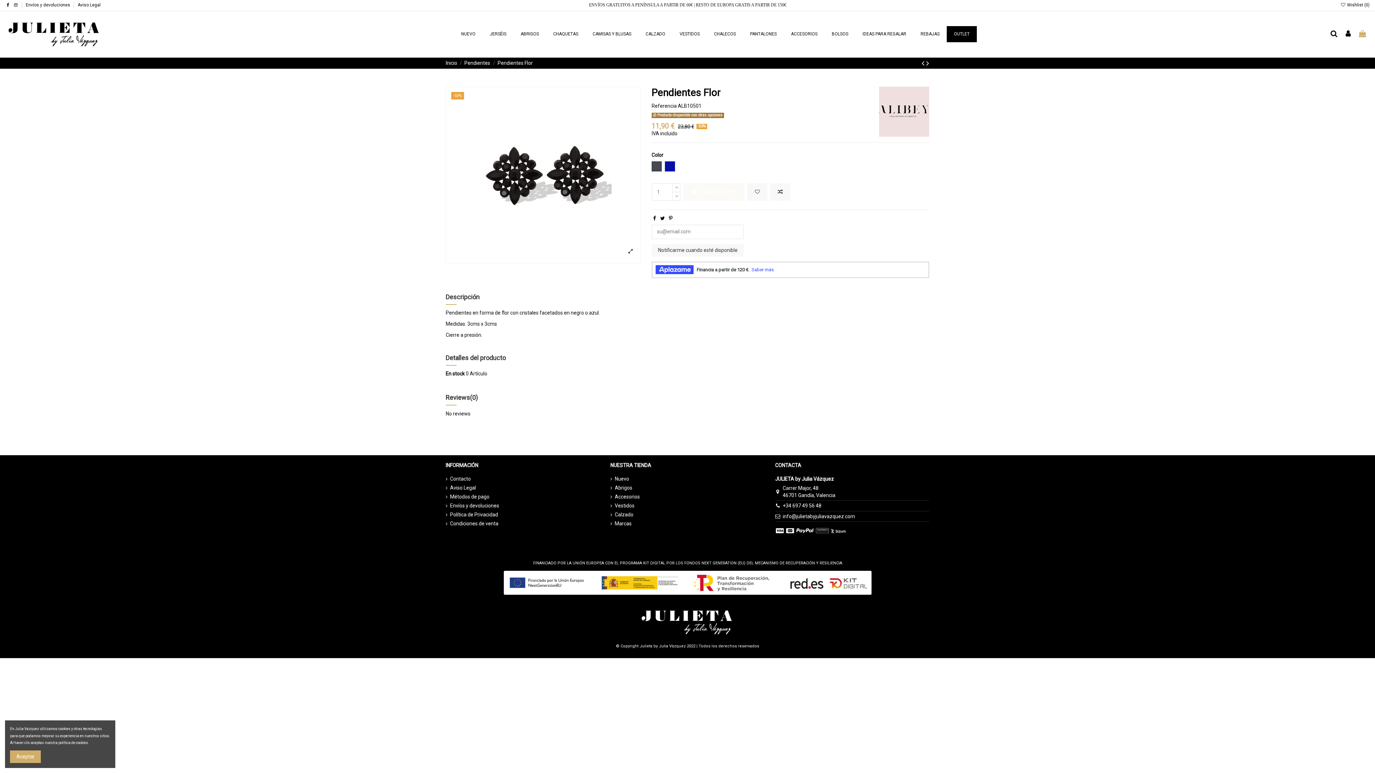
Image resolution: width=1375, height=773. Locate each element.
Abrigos (623, 488)
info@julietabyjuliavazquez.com (819, 516)
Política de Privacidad (474, 514)
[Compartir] (654, 218)
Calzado (624, 514)
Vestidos (625, 506)
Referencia (664, 106)
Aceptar (25, 756)
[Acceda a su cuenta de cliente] (1348, 34)
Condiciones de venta (474, 523)
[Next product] (927, 63)
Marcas (623, 523)
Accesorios (627, 497)
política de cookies (73, 743)
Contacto (460, 479)
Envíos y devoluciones (48, 5)
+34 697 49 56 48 (802, 506)
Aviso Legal (89, 5)
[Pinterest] (670, 218)
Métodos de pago (469, 497)
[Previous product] (924, 63)
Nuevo (622, 479)
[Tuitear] (662, 218)
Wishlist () (1358, 5)
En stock (455, 373)
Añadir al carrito (719, 192)
